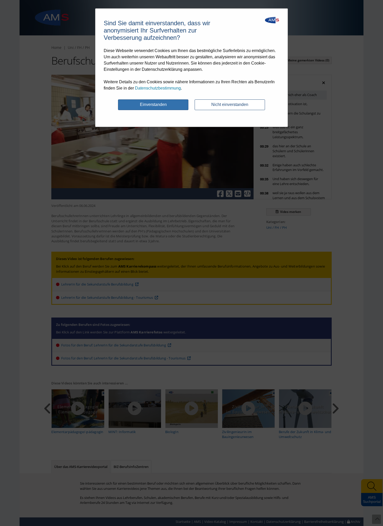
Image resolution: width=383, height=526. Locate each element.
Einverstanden (153, 104)
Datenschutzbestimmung (158, 88)
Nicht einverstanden (229, 104)
